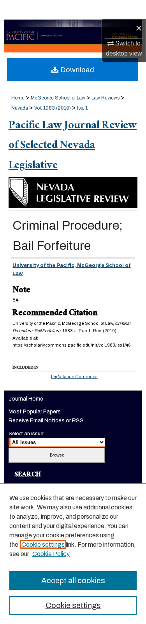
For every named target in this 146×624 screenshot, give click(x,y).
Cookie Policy (51, 554)
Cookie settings (43, 544)
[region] (73, 553)
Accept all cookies (73, 580)
